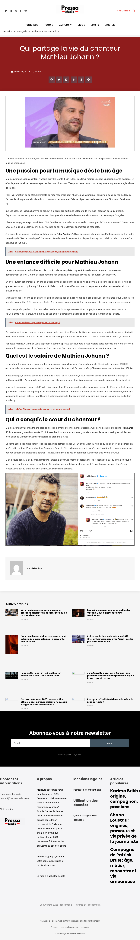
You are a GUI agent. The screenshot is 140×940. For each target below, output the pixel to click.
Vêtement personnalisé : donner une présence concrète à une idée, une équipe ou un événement (44, 613)
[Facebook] (21, 11)
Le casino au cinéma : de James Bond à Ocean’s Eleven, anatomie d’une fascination (108, 613)
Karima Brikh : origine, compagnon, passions (125, 799)
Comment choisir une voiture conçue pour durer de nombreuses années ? (51, 802)
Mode (81, 25)
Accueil (6, 31)
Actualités (31, 25)
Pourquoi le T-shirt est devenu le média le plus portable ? (110, 700)
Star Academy (65, 234)
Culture (64, 25)
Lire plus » (24, 619)
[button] (123, 11)
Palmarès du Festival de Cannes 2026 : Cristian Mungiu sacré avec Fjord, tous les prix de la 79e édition (110, 639)
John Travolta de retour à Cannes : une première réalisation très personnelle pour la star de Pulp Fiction (110, 676)
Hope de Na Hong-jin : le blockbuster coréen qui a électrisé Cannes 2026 (41, 674)
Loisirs (95, 25)
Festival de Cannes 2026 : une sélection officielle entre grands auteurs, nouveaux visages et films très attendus (44, 702)
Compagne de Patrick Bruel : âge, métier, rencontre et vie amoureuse (123, 865)
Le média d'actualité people (51, 876)
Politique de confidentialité (87, 789)
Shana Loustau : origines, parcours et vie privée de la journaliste (124, 828)
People (48, 25)
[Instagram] (16, 11)
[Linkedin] (11, 11)
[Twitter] (6, 11)
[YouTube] (25, 11)
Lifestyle (110, 25)
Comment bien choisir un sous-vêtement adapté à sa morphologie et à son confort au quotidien (43, 639)
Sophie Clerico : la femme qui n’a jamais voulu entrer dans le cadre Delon (50, 815)
